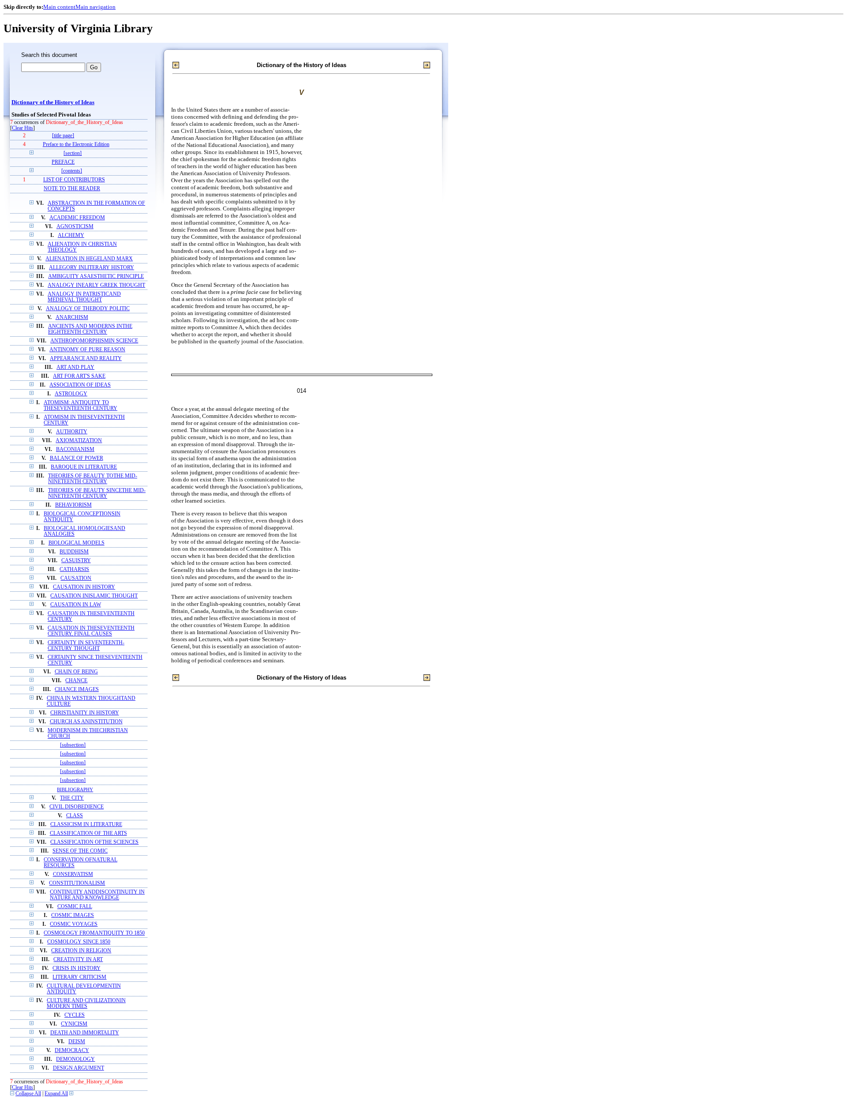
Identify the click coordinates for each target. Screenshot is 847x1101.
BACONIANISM (75, 449)
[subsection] (73, 745)
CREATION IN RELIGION (81, 951)
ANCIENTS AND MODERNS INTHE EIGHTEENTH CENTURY (90, 329)
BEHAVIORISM (73, 505)
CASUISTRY (76, 561)
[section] (73, 153)
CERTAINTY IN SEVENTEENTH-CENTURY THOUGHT (86, 645)
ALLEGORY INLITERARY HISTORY (91, 268)
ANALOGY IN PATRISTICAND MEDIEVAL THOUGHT (84, 297)
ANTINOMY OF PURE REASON (87, 350)
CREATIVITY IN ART (78, 959)
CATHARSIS (74, 569)
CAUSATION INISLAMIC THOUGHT (94, 596)
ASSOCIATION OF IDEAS (80, 385)
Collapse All (28, 1094)
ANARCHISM (72, 317)
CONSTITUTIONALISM (77, 883)
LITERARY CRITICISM (79, 977)
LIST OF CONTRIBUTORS (74, 180)
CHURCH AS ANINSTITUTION (86, 722)
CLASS (74, 816)
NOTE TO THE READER (72, 189)
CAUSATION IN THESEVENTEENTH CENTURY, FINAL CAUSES (91, 631)
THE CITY (72, 798)
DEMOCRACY (72, 1050)
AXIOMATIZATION (79, 440)
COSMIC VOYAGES (73, 924)
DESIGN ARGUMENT (78, 1068)
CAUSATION (75, 578)
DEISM (76, 1042)
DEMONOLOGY (75, 1059)
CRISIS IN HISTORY (76, 968)
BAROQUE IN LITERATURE (84, 467)
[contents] (71, 171)
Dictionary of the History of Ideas (52, 102)
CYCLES (74, 1015)
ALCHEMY (71, 235)
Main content (59, 7)
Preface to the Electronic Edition (76, 144)
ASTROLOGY (71, 394)
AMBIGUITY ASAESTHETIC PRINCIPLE (96, 276)
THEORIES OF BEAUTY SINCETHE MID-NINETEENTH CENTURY (97, 493)
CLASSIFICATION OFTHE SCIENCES (94, 842)
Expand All (56, 1094)
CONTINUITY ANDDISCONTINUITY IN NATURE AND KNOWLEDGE (97, 895)
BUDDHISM (74, 552)
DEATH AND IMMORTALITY (84, 1033)
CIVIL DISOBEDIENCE (76, 807)
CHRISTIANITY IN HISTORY (84, 713)
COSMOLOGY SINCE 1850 (78, 942)
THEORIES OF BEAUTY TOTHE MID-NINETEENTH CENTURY (92, 479)
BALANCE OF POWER (76, 458)
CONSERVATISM (73, 874)
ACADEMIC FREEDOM (77, 218)
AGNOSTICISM (75, 226)
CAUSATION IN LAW (75, 605)
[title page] (63, 136)
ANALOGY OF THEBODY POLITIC (88, 309)
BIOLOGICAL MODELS (77, 543)
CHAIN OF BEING (76, 672)
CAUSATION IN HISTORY (84, 587)
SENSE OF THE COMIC (80, 851)
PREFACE (63, 162)
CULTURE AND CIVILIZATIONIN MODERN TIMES (86, 1003)
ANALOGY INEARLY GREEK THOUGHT (96, 285)
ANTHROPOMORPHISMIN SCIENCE (94, 341)
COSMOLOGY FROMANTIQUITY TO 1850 (94, 933)
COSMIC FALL (74, 906)
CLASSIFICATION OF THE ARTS (88, 833)
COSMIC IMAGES (72, 915)
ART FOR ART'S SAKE (79, 376)
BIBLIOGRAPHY (75, 789)
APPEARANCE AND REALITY (86, 358)
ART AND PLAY (75, 367)
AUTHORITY (71, 432)
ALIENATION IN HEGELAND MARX (89, 259)
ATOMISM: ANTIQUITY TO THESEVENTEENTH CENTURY (80, 405)
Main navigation (95, 7)
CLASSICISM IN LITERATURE (86, 824)
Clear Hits (22, 128)
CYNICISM (74, 1024)
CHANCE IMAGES (77, 689)
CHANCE (76, 681)
